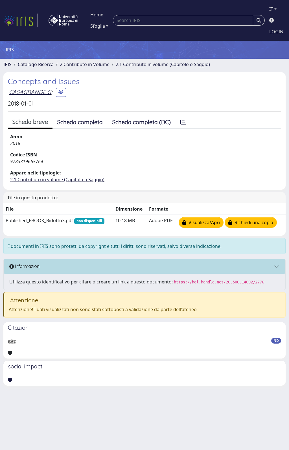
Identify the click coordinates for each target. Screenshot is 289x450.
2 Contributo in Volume (85, 64)
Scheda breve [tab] (30, 121)
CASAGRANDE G (30, 91)
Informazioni (27, 266)
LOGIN (276, 32)
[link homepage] (20, 20)
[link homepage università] (63, 20)
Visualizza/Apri (203, 222)
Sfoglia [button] (97, 26)
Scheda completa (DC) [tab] (141, 122)
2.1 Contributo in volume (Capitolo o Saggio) (163, 64)
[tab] (183, 122)
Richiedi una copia (252, 222)
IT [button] (271, 9)
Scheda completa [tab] (80, 122)
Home (96, 15)
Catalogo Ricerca (36, 64)
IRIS (7, 64)
